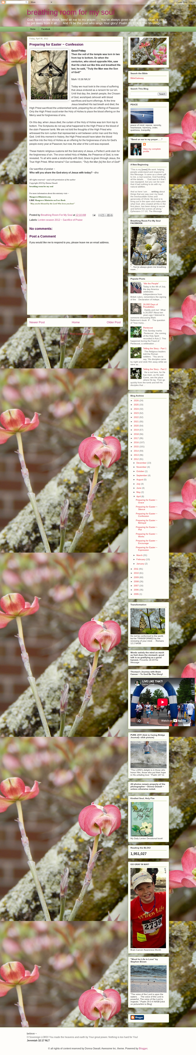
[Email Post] (93, 215)
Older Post (114, 322)
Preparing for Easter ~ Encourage (146, 541)
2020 (136, 425)
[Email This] (99, 215)
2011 (136, 569)
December (141, 463)
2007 (136, 585)
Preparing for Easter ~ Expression (146, 548)
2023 (136, 413)
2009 (136, 577)
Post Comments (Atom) (82, 334)
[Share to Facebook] (108, 215)
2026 (136, 400)
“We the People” (151, 283)
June (139, 488)
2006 (136, 590)
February (141, 559)
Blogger (143, 1048)
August (140, 479)
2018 (136, 434)
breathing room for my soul (71, 12)
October (140, 471)
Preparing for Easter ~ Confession (146, 514)
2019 (136, 430)
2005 (136, 594)
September (142, 475)
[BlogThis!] (102, 215)
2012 (136, 459)
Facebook (45, 29)
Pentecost (148, 327)
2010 (136, 573)
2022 (136, 417)
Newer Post (37, 322)
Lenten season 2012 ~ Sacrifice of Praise (60, 220)
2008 (136, 581)
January (140, 563)
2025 (136, 404)
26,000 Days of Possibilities (150, 305)
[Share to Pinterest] (111, 215)
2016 (136, 442)
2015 (136, 446)
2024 (136, 409)
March (139, 555)
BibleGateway (137, 78)
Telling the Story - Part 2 (154, 369)
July (138, 484)
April (138, 496)
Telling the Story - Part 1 (154, 348)
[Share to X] (105, 215)
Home (32, 29)
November (141, 467)
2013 (136, 455)
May (138, 492)
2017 (136, 438)
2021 (136, 421)
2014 (136, 451)
